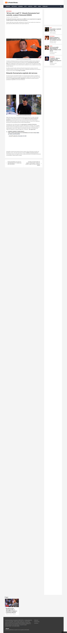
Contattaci (22, 626)
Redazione (36, 620)
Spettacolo (14, 6)
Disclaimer (36, 623)
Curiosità (8, 6)
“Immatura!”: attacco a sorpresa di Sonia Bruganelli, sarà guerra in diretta (55, 60)
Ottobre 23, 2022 (9, 613)
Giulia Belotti (16, 17)
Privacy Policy (36, 621)
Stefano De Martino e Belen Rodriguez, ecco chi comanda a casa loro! (55, 39)
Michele (14, 613)
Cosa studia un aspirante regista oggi (55, 29)
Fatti (25, 6)
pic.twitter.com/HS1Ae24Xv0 (14, 133)
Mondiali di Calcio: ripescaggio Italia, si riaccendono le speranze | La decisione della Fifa (11, 610)
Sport (35, 6)
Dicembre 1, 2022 (9, 17)
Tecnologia (45, 6)
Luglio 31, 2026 (53, 31)
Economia (20, 6)
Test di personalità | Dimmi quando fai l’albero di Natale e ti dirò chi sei (55, 49)
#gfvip (37, 132)
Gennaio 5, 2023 (53, 41)
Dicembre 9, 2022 (53, 52)
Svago (39, 6)
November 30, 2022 (22, 136)
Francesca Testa (53, 42)
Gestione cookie (64, 632)
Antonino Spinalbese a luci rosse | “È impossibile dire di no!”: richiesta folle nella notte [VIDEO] (14, 163)
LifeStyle (30, 6)
